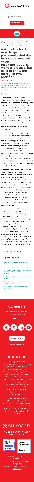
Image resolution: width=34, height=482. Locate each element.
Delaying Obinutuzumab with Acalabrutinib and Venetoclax (17, 282)
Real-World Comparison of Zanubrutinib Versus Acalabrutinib (16, 263)
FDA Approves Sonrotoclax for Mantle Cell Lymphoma (17, 287)
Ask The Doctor (10, 40)
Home (2, 40)
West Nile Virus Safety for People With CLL (17, 267)
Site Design (17, 469)
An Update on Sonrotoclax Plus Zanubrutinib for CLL (17, 277)
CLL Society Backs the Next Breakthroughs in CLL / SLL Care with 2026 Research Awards (17, 271)
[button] (17, 34)
